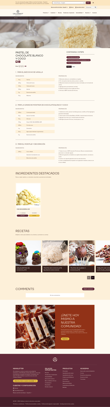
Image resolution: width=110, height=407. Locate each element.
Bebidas (65, 387)
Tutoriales (82, 379)
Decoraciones (66, 381)
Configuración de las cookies (67, 404)
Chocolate (65, 371)
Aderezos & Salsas (67, 383)
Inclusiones (65, 379)
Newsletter (47, 384)
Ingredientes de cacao (68, 373)
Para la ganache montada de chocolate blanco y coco (79, 60)
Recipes (16, 17)
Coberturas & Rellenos (68, 377)
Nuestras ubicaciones (85, 375)
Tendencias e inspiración (68, 12)
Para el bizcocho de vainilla (73, 57)
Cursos (82, 373)
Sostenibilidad (48, 376)
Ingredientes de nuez (68, 375)
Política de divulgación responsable (50, 404)
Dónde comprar (49, 386)
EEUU (74, 66)
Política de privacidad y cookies (33, 404)
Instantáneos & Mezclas (68, 385)
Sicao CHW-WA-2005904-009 (34, 122)
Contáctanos (48, 382)
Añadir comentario (88, 289)
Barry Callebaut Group (50, 380)
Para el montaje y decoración (74, 62)
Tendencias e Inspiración (51, 374)
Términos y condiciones (18, 404)
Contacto (94, 12)
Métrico (69, 66)
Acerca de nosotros (49, 378)
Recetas (60, 12)
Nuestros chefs (84, 377)
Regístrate (65, 338)
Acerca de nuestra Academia (87, 371)
